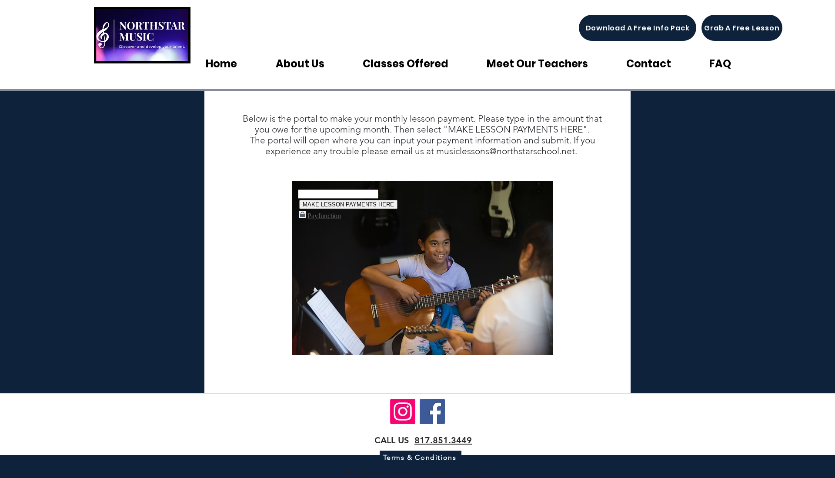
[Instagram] (402, 411)
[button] (418, 63)
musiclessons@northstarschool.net (505, 151)
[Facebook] (432, 411)
